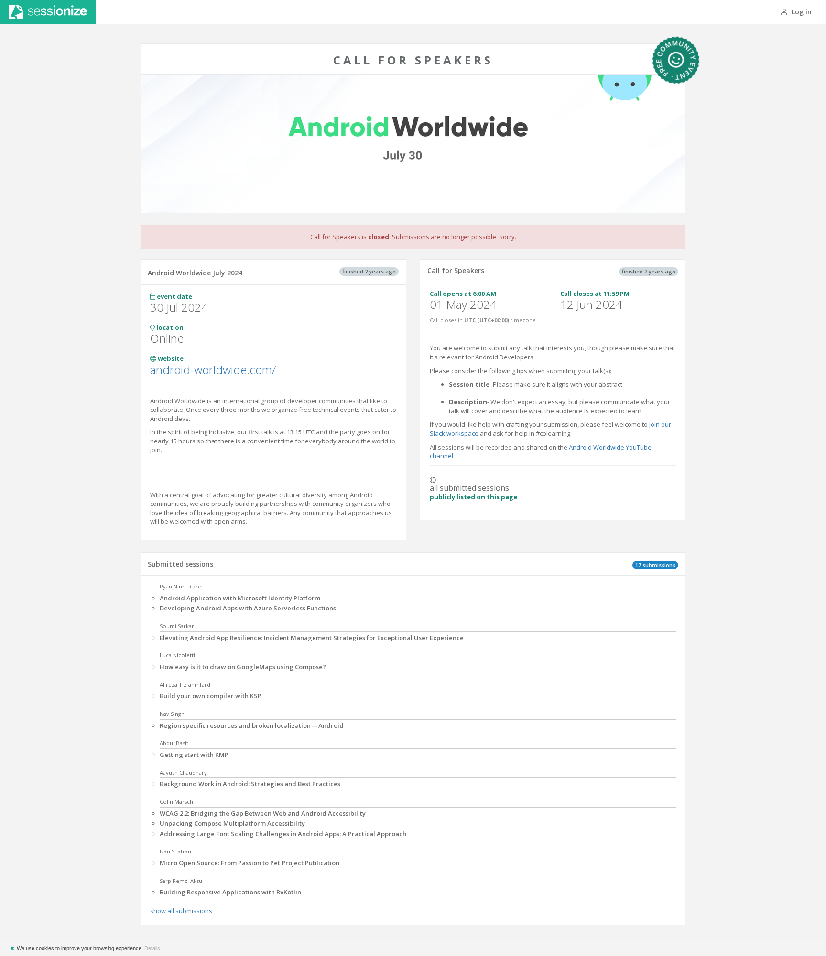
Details (152, 948)
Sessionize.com (48, 12)
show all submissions (181, 910)
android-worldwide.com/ (213, 370)
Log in (801, 11)
